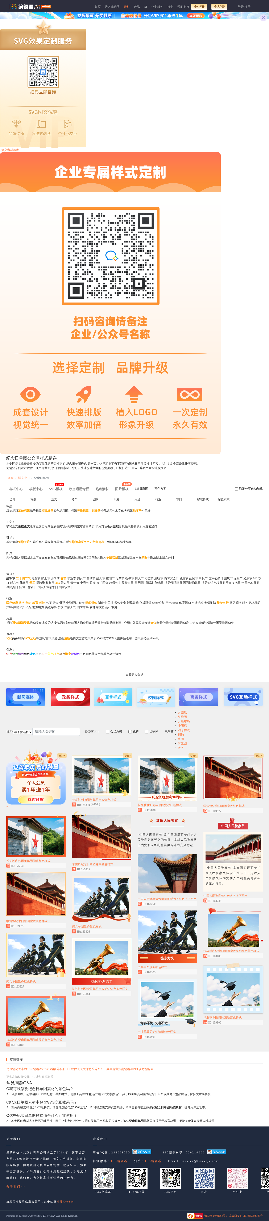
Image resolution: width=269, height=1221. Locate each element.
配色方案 (160, 488)
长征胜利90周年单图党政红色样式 (28, 860)
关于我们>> (15, 1186)
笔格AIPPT (131, 1069)
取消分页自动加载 (251, 488)
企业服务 (157, 6)
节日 (179, 499)
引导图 (182, 716)
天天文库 (83, 1069)
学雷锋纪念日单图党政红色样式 (26, 921)
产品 (137, 6)
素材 (127, 6)
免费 (136, 731)
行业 (170, 6)
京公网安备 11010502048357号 (246, 1215)
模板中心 (36, 489)
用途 (137, 499)
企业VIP (199, 6)
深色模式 (223, 499)
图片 (96, 499)
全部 (13, 499)
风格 (117, 499)
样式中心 (24, 478)
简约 (181, 734)
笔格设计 (39, 1069)
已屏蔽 (169, 731)
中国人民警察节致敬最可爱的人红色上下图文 (167, 899)
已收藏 (153, 731)
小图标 (182, 725)
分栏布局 (184, 721)
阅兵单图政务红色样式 (21, 981)
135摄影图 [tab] (141, 488)
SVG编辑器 (52, 1069)
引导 (75, 499)
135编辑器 (119, 1161)
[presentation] (141, 489)
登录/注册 (244, 6)
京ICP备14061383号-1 (215, 1215)
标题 (33, 499)
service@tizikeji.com (200, 1161)
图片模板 (123, 487)
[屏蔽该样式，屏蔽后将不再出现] (61, 865)
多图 (181, 739)
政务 (181, 747)
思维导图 (94, 1069)
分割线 (182, 712)
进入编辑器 (112, 6)
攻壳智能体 (145, 1069)
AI (145, 6)
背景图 (182, 743)
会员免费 (116, 731)
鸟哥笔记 (12, 1069)
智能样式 (203, 499)
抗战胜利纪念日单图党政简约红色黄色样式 (34, 1039)
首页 (98, 6)
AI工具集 (106, 1069)
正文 (54, 499)
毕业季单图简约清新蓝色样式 (157, 1031)
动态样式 (184, 730)
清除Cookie (65, 1201)
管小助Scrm (25, 1069)
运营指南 (118, 1069)
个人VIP (219, 6)
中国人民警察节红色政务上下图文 (225, 895)
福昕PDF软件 (68, 1069)
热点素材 (102, 489)
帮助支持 (183, 6)
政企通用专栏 (79, 489)
